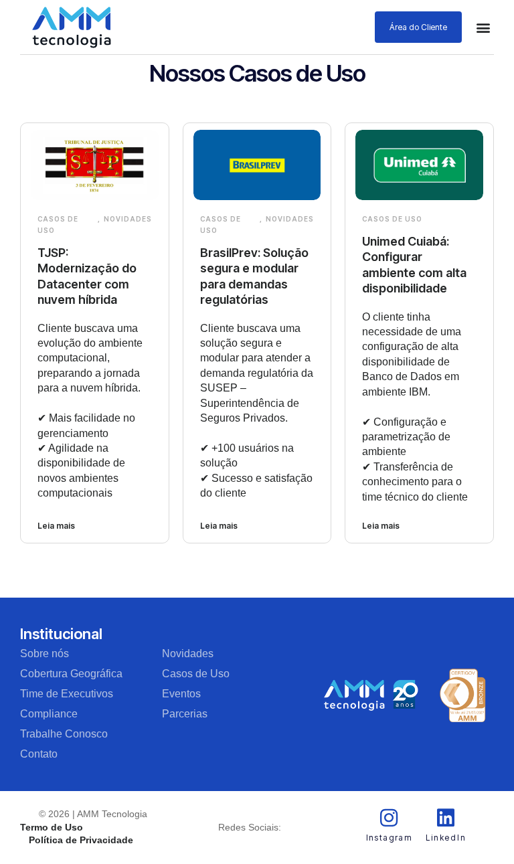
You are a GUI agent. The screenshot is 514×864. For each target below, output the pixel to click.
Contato (39, 754)
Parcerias (184, 713)
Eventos (181, 693)
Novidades (128, 219)
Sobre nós (44, 653)
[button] (483, 27)
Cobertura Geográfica (71, 673)
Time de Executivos (66, 693)
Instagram (389, 838)
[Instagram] (389, 818)
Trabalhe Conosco (64, 734)
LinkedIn (446, 838)
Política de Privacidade (81, 840)
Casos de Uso (57, 224)
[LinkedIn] (446, 818)
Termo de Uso (51, 827)
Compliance (49, 713)
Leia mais (56, 526)
